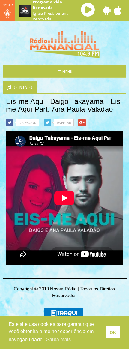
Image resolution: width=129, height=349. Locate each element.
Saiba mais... (60, 339)
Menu (67, 71)
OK (113, 332)
